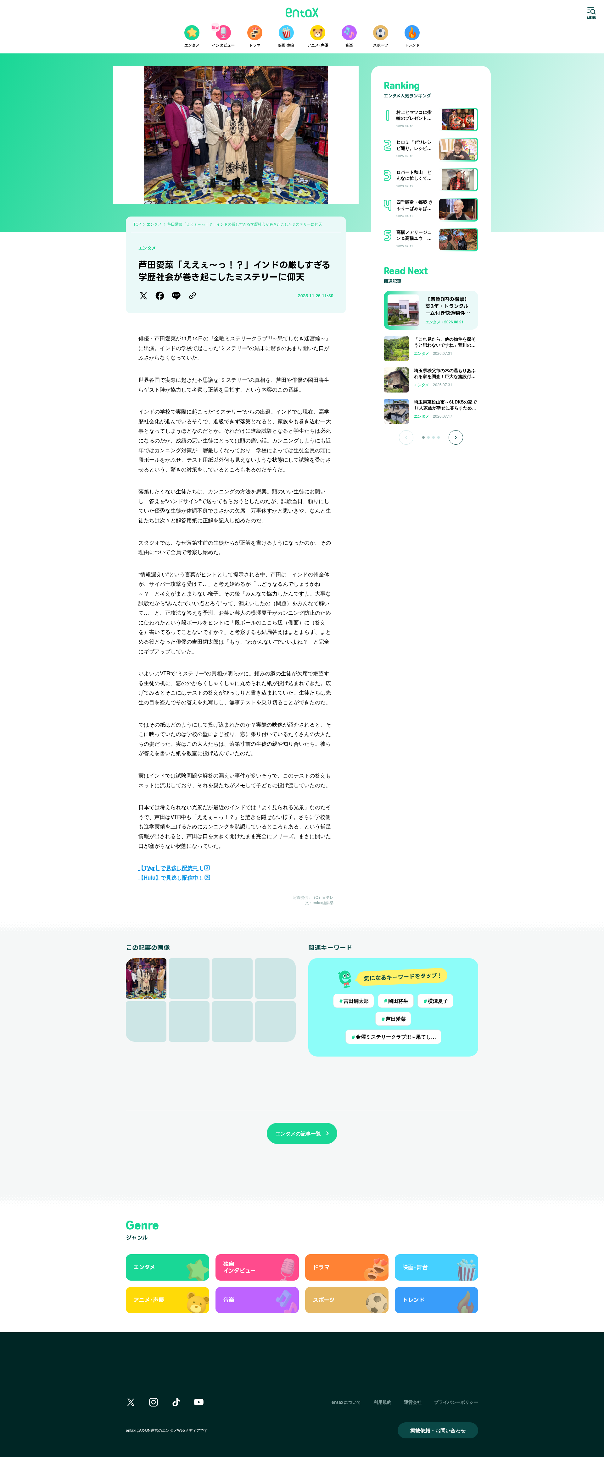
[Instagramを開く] (153, 1402)
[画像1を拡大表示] (146, 978)
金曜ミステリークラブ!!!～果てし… (393, 1036)
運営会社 (413, 1402)
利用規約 (382, 1402)
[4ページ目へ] (438, 437)
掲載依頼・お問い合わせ (438, 1430)
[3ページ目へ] (433, 437)
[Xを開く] (131, 1402)
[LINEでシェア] (176, 296)
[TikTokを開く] (176, 1402)
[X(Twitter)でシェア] (143, 296)
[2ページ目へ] (428, 437)
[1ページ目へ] (423, 437)
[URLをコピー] (192, 296)
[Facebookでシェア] (160, 296)
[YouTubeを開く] (199, 1402)
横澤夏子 (435, 1000)
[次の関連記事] (456, 437)
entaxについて (346, 1402)
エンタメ (147, 247)
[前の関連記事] (406, 437)
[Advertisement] (431, 465)
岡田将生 (395, 1000)
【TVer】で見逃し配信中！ (170, 867)
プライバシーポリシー (456, 1402)
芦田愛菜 (393, 1018)
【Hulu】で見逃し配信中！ (171, 877)
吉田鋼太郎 (353, 1000)
